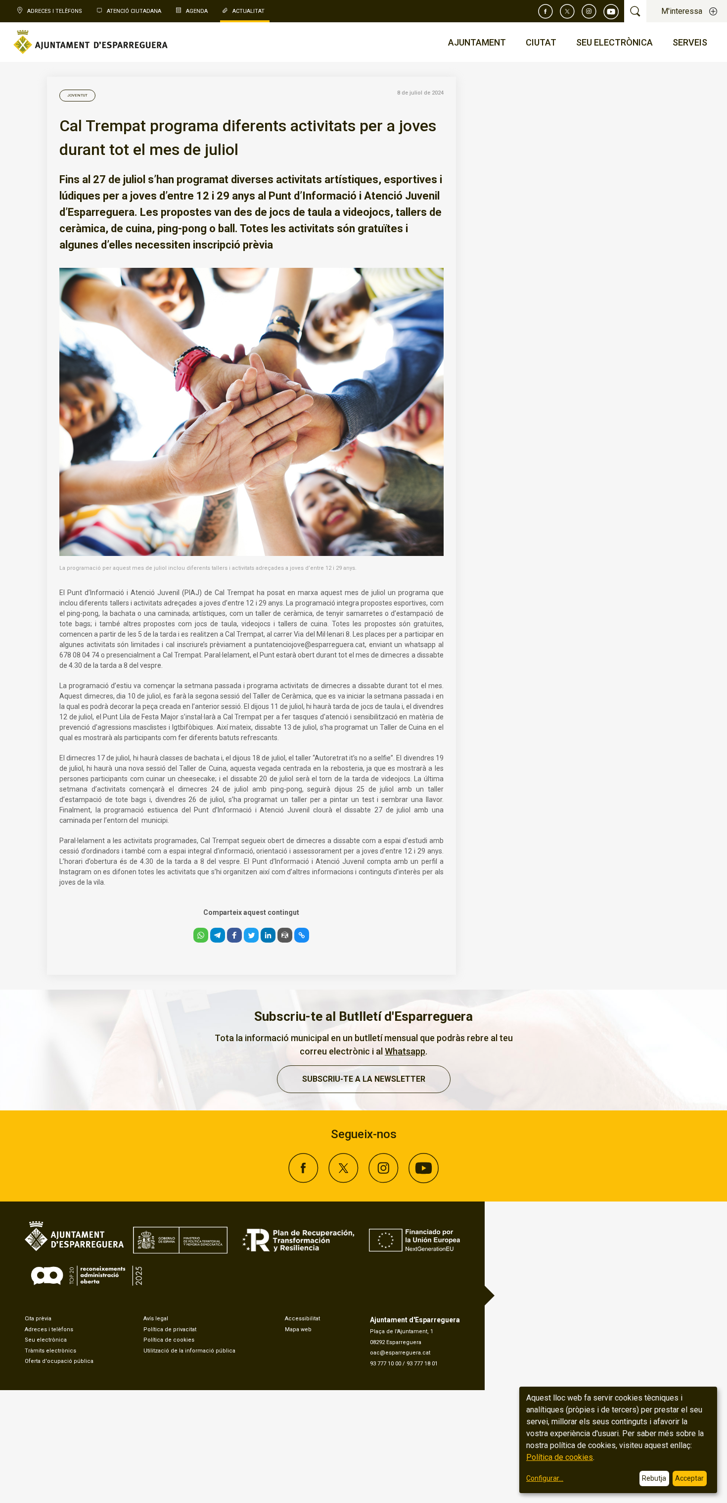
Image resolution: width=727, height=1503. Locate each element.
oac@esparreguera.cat (400, 1353)
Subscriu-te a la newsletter (363, 1079)
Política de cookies (168, 1340)
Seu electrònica (46, 1340)
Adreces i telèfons (49, 1329)
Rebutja (654, 1478)
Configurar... (544, 1478)
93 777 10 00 (385, 1363)
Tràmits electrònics (50, 1351)
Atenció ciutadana (134, 11)
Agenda (197, 11)
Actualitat (248, 11)
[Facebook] (545, 11)
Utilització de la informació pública (189, 1351)
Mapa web (298, 1329)
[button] (200, 935)
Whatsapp (405, 1051)
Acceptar (689, 1478)
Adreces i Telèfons (54, 11)
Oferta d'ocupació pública (59, 1361)
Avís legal (155, 1318)
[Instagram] (589, 11)
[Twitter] (567, 11)
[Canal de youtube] (611, 11)
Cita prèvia (38, 1318)
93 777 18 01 (422, 1363)
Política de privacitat (169, 1329)
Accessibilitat (302, 1318)
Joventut (77, 95)
